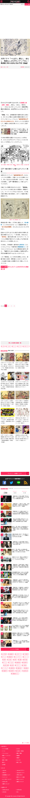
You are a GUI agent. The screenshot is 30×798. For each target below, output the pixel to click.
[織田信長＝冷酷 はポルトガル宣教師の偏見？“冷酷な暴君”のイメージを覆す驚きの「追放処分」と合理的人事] (6, 636)
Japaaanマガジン (20, 770)
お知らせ (4, 772)
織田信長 (18, 662)
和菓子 (18, 757)
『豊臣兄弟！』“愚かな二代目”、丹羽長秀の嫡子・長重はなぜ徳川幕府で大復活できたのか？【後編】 (20, 505)
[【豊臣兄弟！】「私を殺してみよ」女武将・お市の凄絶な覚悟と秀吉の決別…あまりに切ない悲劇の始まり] (6, 598)
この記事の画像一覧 (15, 343)
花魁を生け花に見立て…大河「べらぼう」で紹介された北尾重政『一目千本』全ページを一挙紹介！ (21, 420)
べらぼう (9, 346)
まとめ (18, 748)
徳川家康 (7, 665)
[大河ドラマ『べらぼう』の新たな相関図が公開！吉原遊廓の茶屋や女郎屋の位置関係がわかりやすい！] (22, 376)
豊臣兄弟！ (19, 668)
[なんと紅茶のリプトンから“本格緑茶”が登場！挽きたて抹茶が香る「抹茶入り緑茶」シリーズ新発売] (6, 628)
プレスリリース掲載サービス (15, 473)
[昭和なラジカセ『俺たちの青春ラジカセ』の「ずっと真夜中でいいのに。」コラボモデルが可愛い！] (6, 559)
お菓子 (10, 659)
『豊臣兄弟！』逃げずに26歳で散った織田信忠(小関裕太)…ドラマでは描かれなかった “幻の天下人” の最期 (20, 581)
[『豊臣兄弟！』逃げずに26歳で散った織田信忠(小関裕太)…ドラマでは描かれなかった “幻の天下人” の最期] (6, 582)
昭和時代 (12, 671)
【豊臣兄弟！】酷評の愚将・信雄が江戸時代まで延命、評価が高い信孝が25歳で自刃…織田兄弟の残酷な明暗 (20, 566)
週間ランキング (20, 781)
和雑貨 (18, 755)
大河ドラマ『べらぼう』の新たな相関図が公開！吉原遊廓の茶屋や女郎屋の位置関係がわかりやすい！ (21, 384)
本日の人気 (4, 781)
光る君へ (19, 671)
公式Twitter (11, 482)
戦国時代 (12, 654)
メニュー (1, 1)
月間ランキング (5, 784)
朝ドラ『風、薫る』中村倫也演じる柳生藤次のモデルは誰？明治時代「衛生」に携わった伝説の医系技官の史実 (20, 528)
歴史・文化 (3, 67)
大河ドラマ (26, 346)
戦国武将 (11, 657)
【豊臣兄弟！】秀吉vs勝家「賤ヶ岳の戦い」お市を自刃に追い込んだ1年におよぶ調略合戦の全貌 (20, 497)
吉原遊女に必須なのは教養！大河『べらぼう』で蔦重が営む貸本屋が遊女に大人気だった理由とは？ (21, 437)
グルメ (3, 757)
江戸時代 (5, 654)
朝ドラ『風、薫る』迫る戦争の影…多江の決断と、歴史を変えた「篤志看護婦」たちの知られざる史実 (20, 551)
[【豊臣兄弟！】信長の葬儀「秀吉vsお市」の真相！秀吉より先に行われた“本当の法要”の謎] (6, 544)
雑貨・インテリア (6, 755)
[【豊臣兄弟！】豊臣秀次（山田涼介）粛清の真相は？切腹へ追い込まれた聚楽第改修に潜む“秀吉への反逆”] (6, 590)
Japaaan (15, 1)
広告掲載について (6, 775)
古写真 (3, 764)
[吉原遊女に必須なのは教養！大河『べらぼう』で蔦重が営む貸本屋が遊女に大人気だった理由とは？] (22, 429)
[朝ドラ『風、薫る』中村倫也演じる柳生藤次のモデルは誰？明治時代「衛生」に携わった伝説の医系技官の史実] (6, 529)
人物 (7, 67)
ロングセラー (18, 657)
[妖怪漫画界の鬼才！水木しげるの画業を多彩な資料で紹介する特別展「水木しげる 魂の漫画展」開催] (6, 575)
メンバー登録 (27, 4)
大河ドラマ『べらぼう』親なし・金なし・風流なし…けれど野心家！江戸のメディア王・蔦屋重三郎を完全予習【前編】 (19, 131)
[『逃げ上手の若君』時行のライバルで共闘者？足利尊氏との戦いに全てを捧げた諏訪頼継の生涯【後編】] (6, 613)
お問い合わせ (20, 775)
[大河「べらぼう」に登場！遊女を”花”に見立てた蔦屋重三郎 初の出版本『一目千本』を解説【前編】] (22, 357)
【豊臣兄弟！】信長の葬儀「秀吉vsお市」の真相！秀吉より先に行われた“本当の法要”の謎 (20, 543)
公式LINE (18, 482)
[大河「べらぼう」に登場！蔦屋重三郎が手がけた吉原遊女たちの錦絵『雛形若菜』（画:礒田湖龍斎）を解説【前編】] (8, 429)
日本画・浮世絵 (20, 751)
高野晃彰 (22, 67)
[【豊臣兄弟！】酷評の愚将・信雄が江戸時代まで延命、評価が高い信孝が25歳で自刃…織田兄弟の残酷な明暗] (6, 567)
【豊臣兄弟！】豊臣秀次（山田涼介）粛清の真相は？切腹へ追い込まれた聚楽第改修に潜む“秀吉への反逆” (20, 589)
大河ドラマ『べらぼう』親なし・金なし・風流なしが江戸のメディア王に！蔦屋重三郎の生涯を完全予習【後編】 (15, 61)
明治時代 (25, 662)
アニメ (4, 657)
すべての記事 (5, 748)
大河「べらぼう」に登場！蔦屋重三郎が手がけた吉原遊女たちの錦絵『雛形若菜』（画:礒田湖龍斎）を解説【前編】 (7, 438)
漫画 (20, 659)
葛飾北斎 (26, 671)
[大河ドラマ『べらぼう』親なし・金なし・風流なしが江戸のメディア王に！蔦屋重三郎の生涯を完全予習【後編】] (15, 47)
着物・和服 (19, 753)
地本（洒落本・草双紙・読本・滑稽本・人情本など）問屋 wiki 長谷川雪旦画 (15, 165)
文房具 (24, 665)
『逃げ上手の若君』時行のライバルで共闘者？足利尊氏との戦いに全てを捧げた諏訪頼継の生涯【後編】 (20, 611)
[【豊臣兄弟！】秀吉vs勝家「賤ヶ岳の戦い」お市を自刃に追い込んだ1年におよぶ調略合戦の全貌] (6, 499)
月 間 (24, 492)
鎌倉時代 (5, 671)
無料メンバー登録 (21, 777)
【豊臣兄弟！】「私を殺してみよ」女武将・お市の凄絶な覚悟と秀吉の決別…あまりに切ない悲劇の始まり (20, 596)
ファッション (5, 753)
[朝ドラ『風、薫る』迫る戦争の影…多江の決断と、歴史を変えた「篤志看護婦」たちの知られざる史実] (6, 552)
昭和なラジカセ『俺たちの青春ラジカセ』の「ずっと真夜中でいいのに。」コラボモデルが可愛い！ (20, 558)
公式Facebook (4, 482)
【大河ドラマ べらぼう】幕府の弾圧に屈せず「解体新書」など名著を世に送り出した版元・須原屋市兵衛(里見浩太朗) (7, 385)
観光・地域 (4, 760)
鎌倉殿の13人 (16, 673)
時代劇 (25, 659)
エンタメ (19, 760)
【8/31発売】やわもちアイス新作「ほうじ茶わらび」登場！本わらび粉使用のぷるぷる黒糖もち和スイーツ (20, 604)
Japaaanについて (20, 772)
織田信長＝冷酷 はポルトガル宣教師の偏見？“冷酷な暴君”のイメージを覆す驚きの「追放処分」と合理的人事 (20, 634)
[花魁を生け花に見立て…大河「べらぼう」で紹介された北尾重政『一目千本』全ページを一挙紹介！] (22, 412)
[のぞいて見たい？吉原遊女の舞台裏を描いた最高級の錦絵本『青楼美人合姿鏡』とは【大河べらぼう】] (22, 395)
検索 (28, 1)
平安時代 (26, 654)
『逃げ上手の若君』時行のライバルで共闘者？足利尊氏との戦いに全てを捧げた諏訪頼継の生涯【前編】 (20, 520)
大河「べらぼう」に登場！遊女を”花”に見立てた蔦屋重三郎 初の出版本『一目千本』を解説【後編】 (7, 403)
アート (3, 751)
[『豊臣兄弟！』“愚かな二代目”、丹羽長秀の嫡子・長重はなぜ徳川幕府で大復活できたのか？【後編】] (6, 506)
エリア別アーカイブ (6, 779)
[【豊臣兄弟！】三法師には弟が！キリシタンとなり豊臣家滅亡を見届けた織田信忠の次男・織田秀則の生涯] (6, 514)
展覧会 (26, 668)
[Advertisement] (15, 22)
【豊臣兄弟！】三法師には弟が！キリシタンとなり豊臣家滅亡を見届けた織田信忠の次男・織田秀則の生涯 (20, 512)
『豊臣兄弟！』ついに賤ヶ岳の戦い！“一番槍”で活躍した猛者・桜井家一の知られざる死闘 (20, 642)
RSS (25, 482)
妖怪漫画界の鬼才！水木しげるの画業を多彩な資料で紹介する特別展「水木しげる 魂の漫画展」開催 (20, 573)
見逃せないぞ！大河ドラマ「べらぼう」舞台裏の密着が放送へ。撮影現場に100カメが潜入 (7, 420)
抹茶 (13, 665)
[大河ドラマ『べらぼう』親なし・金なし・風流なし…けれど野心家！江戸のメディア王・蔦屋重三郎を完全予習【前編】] (8, 357)
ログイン (22, 4)
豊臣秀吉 (13, 668)
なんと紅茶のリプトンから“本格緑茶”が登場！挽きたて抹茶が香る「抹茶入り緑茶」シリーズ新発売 (20, 627)
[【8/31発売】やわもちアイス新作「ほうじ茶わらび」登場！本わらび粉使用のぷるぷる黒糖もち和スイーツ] (6, 605)
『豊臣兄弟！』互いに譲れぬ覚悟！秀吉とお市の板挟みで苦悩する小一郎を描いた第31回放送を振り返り (20, 619)
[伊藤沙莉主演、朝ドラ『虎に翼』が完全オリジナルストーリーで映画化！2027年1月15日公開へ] (6, 537)
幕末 (16, 659)
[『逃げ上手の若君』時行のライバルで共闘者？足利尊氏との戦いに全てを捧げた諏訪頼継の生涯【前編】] (6, 521)
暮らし (3, 762)
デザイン (18, 665)
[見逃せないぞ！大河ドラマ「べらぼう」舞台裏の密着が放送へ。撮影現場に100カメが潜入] (8, 412)
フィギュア (5, 668)
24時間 (5, 492)
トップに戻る (26, 743)
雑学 (5, 659)
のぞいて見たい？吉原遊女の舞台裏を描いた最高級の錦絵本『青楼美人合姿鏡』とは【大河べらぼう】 (21, 403)
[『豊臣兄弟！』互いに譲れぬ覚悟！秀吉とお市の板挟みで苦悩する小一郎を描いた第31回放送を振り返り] (6, 620)
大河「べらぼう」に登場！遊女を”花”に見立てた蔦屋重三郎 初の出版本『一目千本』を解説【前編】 (22, 365)
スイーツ (26, 657)
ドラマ (20, 346)
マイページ (4, 777)
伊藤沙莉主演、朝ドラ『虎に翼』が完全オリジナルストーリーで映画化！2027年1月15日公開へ (20, 535)
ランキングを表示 (14, 649)
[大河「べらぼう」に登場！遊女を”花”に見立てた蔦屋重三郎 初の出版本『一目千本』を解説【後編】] (8, 395)
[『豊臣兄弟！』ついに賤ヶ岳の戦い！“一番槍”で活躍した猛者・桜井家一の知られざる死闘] (6, 643)
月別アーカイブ (20, 779)
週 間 (15, 492)
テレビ (14, 346)
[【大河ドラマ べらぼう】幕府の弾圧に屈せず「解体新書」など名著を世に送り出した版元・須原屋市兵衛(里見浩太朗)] (8, 376)
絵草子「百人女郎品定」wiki (15, 219)
